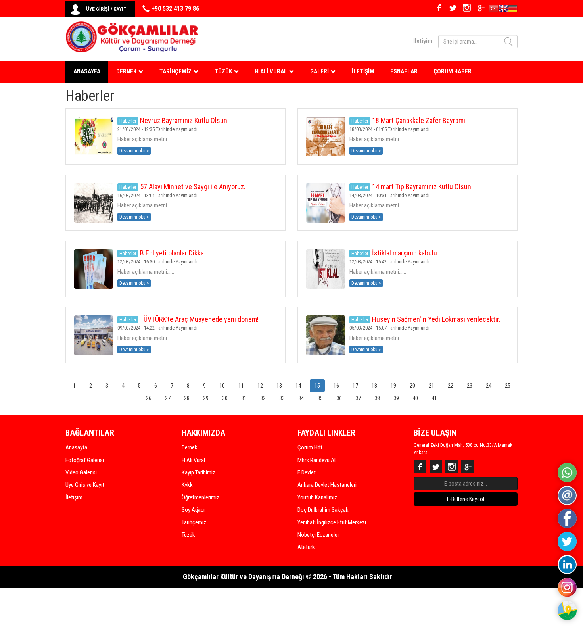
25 (507, 385)
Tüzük (188, 534)
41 (434, 398)
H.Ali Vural (193, 460)
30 (225, 398)
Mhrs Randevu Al (316, 460)
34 (301, 398)
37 (358, 398)
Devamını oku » (134, 151)
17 (355, 385)
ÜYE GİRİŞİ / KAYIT (106, 9)
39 (396, 398)
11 (241, 385)
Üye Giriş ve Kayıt (84, 484)
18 (374, 385)
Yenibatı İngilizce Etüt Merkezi (331, 522)
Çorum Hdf (309, 447)
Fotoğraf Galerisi (84, 460)
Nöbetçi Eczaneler (318, 534)
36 (339, 398)
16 (336, 385)
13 (279, 385)
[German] (513, 9)
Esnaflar (404, 71)
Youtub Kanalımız (317, 497)
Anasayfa (86, 71)
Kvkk (187, 484)
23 (469, 385)
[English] (503, 9)
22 (450, 385)
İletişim (422, 40)
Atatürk (306, 547)
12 (260, 385)
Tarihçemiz (194, 522)
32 (263, 398)
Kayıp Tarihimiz (198, 472)
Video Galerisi (81, 472)
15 (317, 385)
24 (488, 385)
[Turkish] (494, 9)
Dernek (190, 447)
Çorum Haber (452, 71)
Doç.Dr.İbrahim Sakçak (323, 509)
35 (320, 398)
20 (412, 385)
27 (168, 398)
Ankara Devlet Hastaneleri (327, 484)
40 (415, 398)
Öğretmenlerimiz (200, 497)
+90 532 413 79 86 (175, 8)
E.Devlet (306, 472)
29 (206, 398)
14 (298, 385)
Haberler (127, 121)
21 (431, 385)
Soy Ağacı (193, 509)
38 (377, 398)
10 (222, 385)
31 (244, 398)
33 (282, 398)
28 (187, 398)
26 (149, 398)
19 (393, 385)
